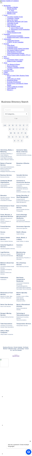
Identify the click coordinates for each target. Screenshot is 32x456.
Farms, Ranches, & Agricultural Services (6, 215)
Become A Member (12, 7)
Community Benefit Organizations (6, 181)
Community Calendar (13, 18)
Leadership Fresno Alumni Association (18, 48)
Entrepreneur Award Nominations (20, 29)
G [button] (9, 129)
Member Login (11, 13)
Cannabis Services (22, 175)
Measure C (10, 90)
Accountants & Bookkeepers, (7, 167)
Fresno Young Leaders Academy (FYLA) (18, 55)
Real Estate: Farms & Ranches (23, 289)
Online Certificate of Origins (15, 86)
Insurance (19, 245)
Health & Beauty (21, 232)
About (5, 63)
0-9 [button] (5, 125)
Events (5, 15)
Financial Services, (5, 170)
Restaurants (8, 298)
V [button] (23, 137)
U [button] (19, 137)
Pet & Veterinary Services (21, 263)
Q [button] (25, 133)
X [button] (14, 141)
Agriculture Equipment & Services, (6, 218)
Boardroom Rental (12, 80)
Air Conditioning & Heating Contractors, (22, 185)
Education (3, 195)
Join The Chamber (17, 350)
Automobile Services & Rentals (23, 155)
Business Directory (8, 347)
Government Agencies (23, 226)
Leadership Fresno (12, 47)
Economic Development (14, 82)
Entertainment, (3, 207)
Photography (19, 211)
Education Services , (5, 197)
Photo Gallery (11, 31)
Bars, (11, 296)
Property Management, (21, 286)
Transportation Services (23, 323)
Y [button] (18, 141)
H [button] (13, 129)
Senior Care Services (6, 304)
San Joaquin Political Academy (16, 50)
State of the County (12, 20)
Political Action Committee (14, 61)
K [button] (23, 129)
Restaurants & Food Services (6, 293)
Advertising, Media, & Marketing (6, 151)
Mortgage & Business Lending (7, 171)
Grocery (2, 232)
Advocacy (6, 58)
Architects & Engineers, (22, 187)
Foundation (7, 34)
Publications (4, 277)
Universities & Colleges (6, 200)
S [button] (12, 137)
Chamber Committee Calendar (15, 67)
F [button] (27, 125)
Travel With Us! (11, 88)
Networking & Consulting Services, (22, 317)
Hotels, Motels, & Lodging (21, 238)
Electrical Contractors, (21, 192)
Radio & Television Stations (7, 159)
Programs (6, 43)
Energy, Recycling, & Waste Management (22, 196)
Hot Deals (25, 347)
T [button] (16, 137)
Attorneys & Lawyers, (5, 254)
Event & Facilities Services (21, 206)
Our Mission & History (13, 64)
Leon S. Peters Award (17, 28)
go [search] (16, 118)
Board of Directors (12, 66)
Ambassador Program (13, 40)
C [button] (16, 125)
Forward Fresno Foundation (15, 36)
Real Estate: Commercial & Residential (20, 279)
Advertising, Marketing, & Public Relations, (6, 154)
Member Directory (12, 12)
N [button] (14, 133)
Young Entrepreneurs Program (15, 53)
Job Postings (20, 348)
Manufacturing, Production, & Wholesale (21, 254)
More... (29, 192)
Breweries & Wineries (22, 163)
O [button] (18, 133)
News (5, 56)
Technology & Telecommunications (22, 314)
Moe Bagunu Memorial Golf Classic (17, 21)
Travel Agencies (4, 209)
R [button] (9, 137)
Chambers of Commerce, (6, 325)
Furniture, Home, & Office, (22, 296)
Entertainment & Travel (7, 206)
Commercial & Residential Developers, (22, 283)
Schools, (13, 197)
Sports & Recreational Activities (23, 305)
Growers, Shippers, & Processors (5, 221)
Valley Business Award (13, 26)
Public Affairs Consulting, (6, 158)
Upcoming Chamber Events (15, 16)
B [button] (12, 125)
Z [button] (21, 141)
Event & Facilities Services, (22, 209)
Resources (6, 74)
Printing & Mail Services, (6, 156)
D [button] (20, 125)
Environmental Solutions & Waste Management (22, 201)
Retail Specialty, (20, 299)
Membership (7, 5)
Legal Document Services (6, 255)
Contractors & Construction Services (23, 181)
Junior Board (10, 45)
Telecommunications (21, 320)
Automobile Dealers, (21, 153)
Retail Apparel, (20, 298)
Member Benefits (12, 9)
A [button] (9, 125)
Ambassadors (7, 39)
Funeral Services (5, 226)
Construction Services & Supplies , (22, 189)
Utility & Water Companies (4, 331)
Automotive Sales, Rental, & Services (21, 151)
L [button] (26, 129)
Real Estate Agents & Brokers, (23, 287)
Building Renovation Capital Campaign (18, 37)
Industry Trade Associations (7, 327)
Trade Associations (6, 323)
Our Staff (9, 69)
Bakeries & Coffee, (4, 296)
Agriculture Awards (12, 23)
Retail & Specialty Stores (21, 293)
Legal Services (4, 252)
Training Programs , (5, 199)
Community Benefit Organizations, (5, 185)
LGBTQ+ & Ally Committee (15, 42)
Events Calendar (18, 347)
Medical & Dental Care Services (7, 263)
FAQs (12, 10)
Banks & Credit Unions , (6, 168)
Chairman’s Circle (9, 70)
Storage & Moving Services (5, 314)
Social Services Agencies (6, 187)
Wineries (18, 165)
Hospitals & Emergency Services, (6, 270)
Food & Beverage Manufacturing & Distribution (21, 216)
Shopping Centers (20, 301)
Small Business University (14, 51)
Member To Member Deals (9, 348)
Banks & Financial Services (5, 164)
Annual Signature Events (14, 32)
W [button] (27, 137)
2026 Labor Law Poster (13, 78)
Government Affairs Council (15, 59)
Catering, (2, 298)
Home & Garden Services (5, 238)
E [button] (23, 125)
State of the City (11, 24)
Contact (6, 72)
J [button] (19, 129)
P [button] (21, 133)
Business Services (6, 175)
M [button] (10, 133)
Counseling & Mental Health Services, (7, 267)
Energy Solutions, (20, 199)
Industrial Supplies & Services (6, 246)
